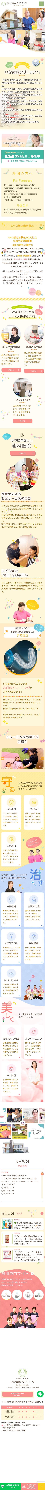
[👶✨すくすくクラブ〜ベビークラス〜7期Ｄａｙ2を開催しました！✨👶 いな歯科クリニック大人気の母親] (25, 1115)
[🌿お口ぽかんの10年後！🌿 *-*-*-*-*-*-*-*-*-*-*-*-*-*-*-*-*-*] (9, 1115)
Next (42, 758)
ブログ (11, 1213)
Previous (2, 758)
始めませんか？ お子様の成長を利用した (22, 632)
